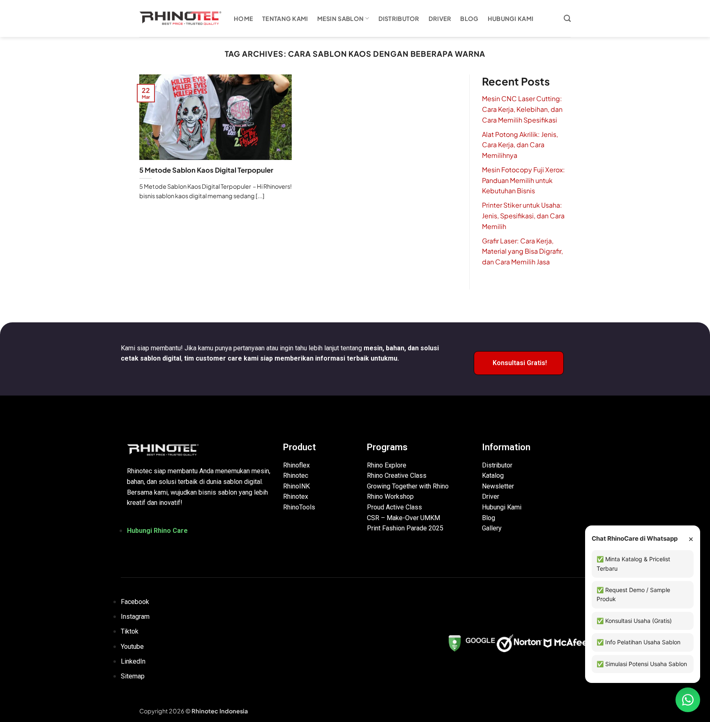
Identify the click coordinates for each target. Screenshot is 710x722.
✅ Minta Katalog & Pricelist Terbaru (633, 563)
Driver (440, 18)
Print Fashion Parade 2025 (405, 528)
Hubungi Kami (510, 18)
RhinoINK (296, 486)
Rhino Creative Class (396, 475)
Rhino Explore (386, 465)
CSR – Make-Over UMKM (403, 518)
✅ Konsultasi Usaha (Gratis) (634, 620)
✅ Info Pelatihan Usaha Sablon (638, 642)
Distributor (399, 18)
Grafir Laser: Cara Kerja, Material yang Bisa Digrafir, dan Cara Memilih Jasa (522, 251)
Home (243, 18)
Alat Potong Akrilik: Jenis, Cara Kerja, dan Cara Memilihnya (520, 145)
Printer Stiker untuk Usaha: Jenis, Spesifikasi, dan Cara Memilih (523, 215)
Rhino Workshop (390, 496)
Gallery (492, 528)
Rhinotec (295, 475)
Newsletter (498, 486)
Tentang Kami (285, 18)
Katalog (493, 475)
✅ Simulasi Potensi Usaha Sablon (642, 663)
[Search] (567, 18)
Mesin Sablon (340, 18)
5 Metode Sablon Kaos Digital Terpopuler (206, 170)
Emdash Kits (265, 711)
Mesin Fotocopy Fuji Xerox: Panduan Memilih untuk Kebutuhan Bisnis (523, 180)
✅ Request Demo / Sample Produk (633, 594)
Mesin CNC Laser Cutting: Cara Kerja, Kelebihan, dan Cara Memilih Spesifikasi (522, 109)
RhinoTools (299, 507)
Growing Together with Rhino (408, 486)
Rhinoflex (296, 465)
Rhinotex (295, 496)
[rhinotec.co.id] (180, 18)
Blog (469, 18)
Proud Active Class (394, 507)
